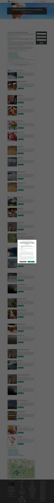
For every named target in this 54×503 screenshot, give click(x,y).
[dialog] (27, 251)
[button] (27, 250)
